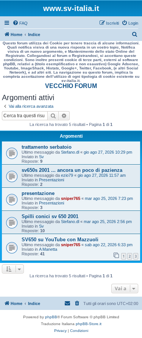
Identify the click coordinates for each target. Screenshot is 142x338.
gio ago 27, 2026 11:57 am (102, 175)
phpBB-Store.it (88, 324)
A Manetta (48, 249)
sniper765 (70, 198)
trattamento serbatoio (47, 147)
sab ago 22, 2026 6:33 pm (109, 244)
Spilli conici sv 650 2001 (50, 216)
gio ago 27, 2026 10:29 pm (108, 152)
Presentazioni (51, 180)
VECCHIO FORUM (71, 86)
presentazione (38, 193)
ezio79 (67, 175)
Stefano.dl (70, 152)
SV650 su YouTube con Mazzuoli (60, 239)
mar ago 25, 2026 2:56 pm (108, 221)
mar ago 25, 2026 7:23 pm (109, 198)
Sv (41, 156)
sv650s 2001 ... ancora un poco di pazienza (72, 170)
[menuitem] (20, 23)
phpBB (51, 317)
